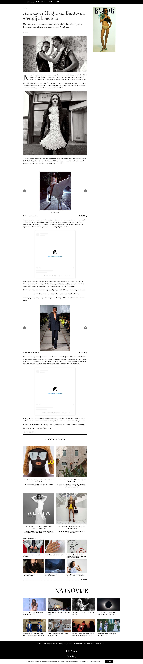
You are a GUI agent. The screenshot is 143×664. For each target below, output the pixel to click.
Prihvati (109, 661)
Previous (24, 190)
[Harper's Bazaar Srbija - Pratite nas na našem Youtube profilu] (76, 651)
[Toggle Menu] (25, 1)
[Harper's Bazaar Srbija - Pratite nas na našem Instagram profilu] (74, 651)
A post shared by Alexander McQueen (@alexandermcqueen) (55, 275)
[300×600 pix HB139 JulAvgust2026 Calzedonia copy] (104, 29)
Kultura (50, 1)
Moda (37, 1)
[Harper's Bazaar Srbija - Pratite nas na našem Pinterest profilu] (71, 651)
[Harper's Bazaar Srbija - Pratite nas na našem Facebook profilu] (66, 651)
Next (85, 190)
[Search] (118, 2)
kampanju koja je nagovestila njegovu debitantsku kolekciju (67, 424)
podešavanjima (97, 661)
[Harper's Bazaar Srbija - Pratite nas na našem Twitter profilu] (69, 651)
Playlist (58, 1)
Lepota (43, 1)
